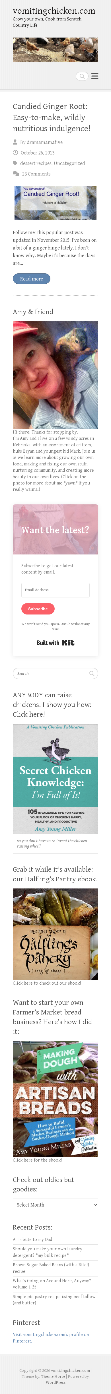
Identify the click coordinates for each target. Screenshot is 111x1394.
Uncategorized (69, 163)
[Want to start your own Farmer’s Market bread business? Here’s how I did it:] (55, 1044)
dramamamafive (45, 142)
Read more (31, 279)
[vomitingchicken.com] (55, 47)
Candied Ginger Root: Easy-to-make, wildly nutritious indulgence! (51, 117)
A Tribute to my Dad (32, 1239)
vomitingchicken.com (54, 11)
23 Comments (36, 174)
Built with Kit (56, 643)
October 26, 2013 (37, 153)
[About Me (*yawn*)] (55, 324)
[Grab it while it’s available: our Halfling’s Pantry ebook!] (55, 891)
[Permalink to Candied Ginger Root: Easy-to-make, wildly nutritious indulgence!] (55, 202)
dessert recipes (36, 163)
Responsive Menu (94, 76)
